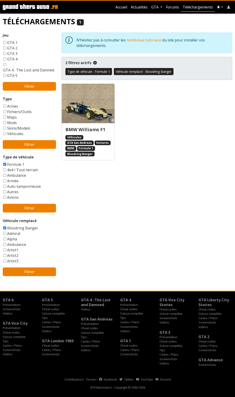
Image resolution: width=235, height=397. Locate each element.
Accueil (121, 7)
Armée (12, 180)
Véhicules (15, 133)
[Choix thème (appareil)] (220, 7)
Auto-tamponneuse (24, 186)
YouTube (146, 379)
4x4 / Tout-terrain (22, 169)
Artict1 (12, 250)
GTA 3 (12, 53)
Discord (165, 379)
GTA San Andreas (79, 143)
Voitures (102, 143)
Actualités (139, 7)
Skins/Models (18, 128)
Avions (13, 197)
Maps (12, 117)
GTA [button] (155, 7)
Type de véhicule (18, 157)
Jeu (5, 35)
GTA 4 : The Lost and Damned (28, 70)
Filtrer (29, 86)
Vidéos (7, 313)
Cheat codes (50, 309)
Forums (172, 7)
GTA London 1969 (57, 340)
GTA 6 (8, 299)
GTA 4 (12, 59)
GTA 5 (12, 75)
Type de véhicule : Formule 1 (88, 71)
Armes (12, 106)
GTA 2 (12, 48)
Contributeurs (74, 379)
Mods (12, 122)
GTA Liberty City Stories (214, 302)
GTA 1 (12, 42)
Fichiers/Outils (19, 111)
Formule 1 (15, 164)
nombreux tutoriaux (143, 40)
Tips (45, 318)
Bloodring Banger (22, 228)
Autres (13, 191)
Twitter (128, 379)
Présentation (12, 305)
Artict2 (12, 255)
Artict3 (12, 261)
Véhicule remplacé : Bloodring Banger (143, 71)
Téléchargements (198, 7)
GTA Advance (211, 359)
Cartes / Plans (51, 322)
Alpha (12, 239)
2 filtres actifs (78, 62)
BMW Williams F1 (85, 129)
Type (7, 98)
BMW (70, 148)
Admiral (13, 233)
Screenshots (11, 309)
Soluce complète (53, 313)
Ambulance (16, 175)
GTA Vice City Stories (171, 302)
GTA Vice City (15, 323)
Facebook (110, 379)
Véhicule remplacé (20, 220)
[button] (228, 7)
